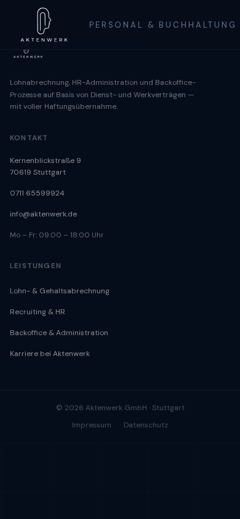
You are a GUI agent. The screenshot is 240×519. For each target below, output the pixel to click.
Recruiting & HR (37, 312)
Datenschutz (146, 425)
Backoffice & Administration (59, 333)
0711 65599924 (37, 193)
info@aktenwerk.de (43, 214)
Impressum (91, 425)
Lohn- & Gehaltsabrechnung (60, 291)
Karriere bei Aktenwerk (50, 354)
